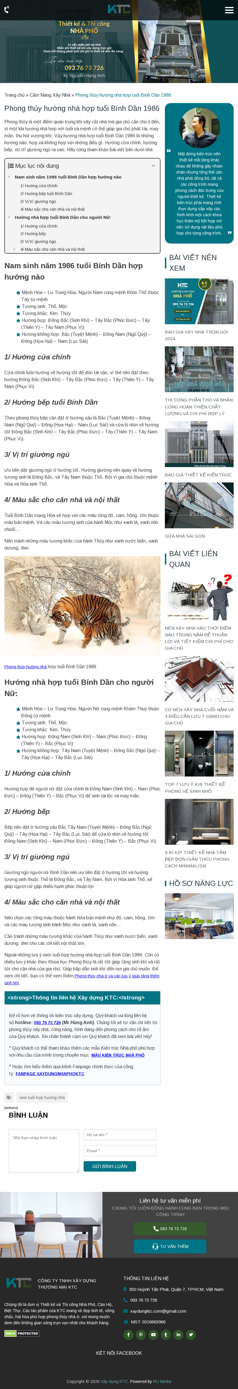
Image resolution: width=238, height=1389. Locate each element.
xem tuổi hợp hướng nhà (42, 1097)
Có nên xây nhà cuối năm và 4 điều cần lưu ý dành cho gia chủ (199, 716)
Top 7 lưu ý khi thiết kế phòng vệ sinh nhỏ (195, 787)
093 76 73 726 (47, 1022)
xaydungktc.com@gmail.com (158, 1311)
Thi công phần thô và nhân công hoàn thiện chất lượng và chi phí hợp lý (199, 406)
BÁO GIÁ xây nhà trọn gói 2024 (196, 335)
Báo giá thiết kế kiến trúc (198, 474)
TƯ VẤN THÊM (174, 1246)
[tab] (82, 998)
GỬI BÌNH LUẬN (109, 1166)
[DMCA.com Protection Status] (21, 1333)
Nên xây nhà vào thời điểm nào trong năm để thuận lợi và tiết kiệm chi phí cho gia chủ (199, 638)
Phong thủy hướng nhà (25, 666)
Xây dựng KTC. (115, 1381)
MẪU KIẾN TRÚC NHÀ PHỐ (118, 1055)
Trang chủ (14, 95)
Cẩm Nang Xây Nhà (50, 95)
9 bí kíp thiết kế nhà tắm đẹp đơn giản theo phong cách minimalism (197, 859)
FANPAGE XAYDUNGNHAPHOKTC (50, 1073)
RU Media (162, 1381)
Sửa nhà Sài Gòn (185, 536)
